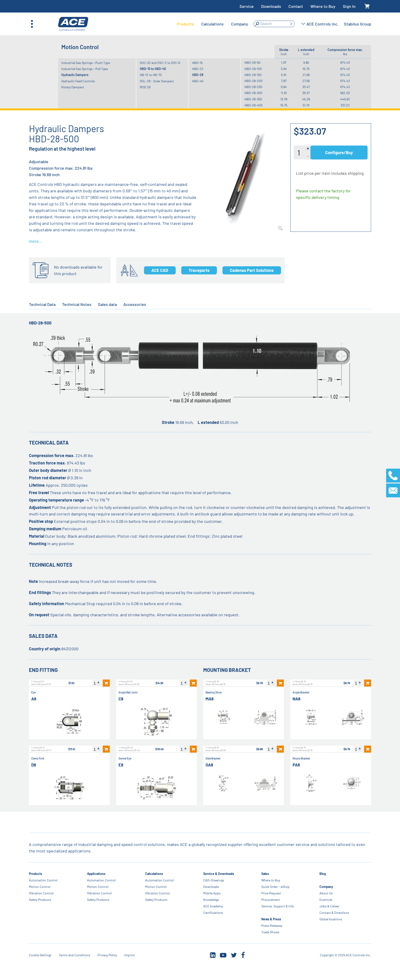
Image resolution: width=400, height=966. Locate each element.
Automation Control (43, 880)
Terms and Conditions (74, 955)
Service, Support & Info (277, 906)
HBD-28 (197, 75)
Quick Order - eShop (275, 887)
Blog (322, 874)
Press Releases (271, 926)
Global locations (330, 919)
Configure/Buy (339, 152)
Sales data (107, 304)
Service (247, 6)
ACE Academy (213, 906)
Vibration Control (41, 893)
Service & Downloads (218, 874)
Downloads (271, 6)
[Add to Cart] (106, 683)
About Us (326, 893)
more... (35, 241)
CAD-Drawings (213, 880)
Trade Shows (270, 932)
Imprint (129, 955)
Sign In (349, 6)
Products (35, 874)
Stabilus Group (357, 23)
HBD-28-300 (253, 93)
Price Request (271, 893)
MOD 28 (145, 87)
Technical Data (42, 304)
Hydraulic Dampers (74, 75)
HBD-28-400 (253, 105)
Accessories (134, 304)
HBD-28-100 (253, 69)
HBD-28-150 (253, 75)
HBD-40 (197, 81)
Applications (96, 874)
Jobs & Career (329, 906)
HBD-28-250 (253, 87)
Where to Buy (322, 6)
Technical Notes (76, 304)
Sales (265, 874)
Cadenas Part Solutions (252, 270)
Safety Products (40, 900)
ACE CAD (159, 270)
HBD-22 (197, 69)
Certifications (213, 913)
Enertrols (325, 900)
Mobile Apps (212, 893)
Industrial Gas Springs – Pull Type (84, 69)
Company (326, 887)
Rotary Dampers (72, 87)
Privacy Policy (107, 955)
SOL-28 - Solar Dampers (157, 81)
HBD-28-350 (253, 99)
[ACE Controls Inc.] (73, 24)
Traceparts (199, 270)
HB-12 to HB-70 (151, 75)
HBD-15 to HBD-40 (153, 69)
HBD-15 (197, 63)
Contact (295, 6)
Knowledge (211, 900)
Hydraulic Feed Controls (78, 81)
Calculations (154, 874)
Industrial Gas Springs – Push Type (85, 63)
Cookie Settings (40, 955)
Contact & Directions (334, 913)
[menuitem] (185, 24)
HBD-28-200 (253, 81)
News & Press (271, 919)
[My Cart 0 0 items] (367, 6)
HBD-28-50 (252, 62)
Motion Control (39, 887)
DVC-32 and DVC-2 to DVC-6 (160, 63)
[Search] (291, 24)
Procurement (270, 900)
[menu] (212, 24)
